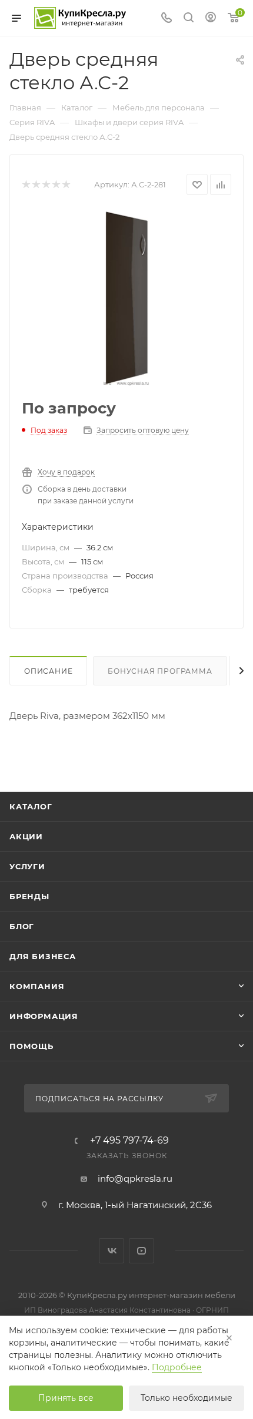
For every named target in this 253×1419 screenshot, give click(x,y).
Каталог (30, 806)
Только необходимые (186, 1398)
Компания (36, 986)
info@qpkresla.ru (135, 1178)
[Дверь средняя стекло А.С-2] (126, 298)
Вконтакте (111, 1250)
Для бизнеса (42, 956)
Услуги (27, 866)
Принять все (66, 1398)
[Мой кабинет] (210, 18)
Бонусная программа (160, 671)
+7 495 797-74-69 (129, 1140)
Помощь (31, 1046)
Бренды (29, 896)
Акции (26, 836)
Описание (48, 671)
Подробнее (177, 1367)
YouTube (141, 1250)
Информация (43, 1016)
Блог (21, 926)
